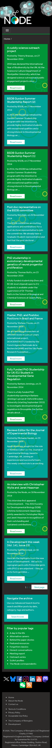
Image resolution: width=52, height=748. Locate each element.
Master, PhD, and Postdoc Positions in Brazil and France (25, 316)
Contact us (13, 704)
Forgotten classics (19, 646)
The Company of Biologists (20, 720)
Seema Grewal (25, 549)
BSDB (20, 106)
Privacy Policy (14, 712)
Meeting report (17, 653)
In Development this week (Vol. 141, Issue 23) (23, 543)
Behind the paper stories (22, 639)
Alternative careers (19, 636)
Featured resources (19, 643)
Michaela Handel (26, 437)
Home (7, 38)
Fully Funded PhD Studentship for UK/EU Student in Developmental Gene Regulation (25, 374)
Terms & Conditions (17, 709)
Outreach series (18, 656)
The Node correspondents (23, 663)
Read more (16, 87)
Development (14, 724)
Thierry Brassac (25, 55)
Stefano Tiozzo (25, 322)
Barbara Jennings (26, 383)
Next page (39, 587)
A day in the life (17, 632)
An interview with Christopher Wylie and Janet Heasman (25, 486)
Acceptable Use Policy (18, 715)
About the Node (15, 700)
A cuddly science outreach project (23, 49)
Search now (17, 616)
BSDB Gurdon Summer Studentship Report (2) (21, 100)
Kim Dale (22, 214)
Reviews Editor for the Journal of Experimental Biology (26, 431)
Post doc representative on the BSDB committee (24, 208)
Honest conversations (21, 650)
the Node (22, 492)
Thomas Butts (25, 272)
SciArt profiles (17, 660)
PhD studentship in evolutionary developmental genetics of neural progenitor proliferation (25, 262)
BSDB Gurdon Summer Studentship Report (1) (21, 154)
